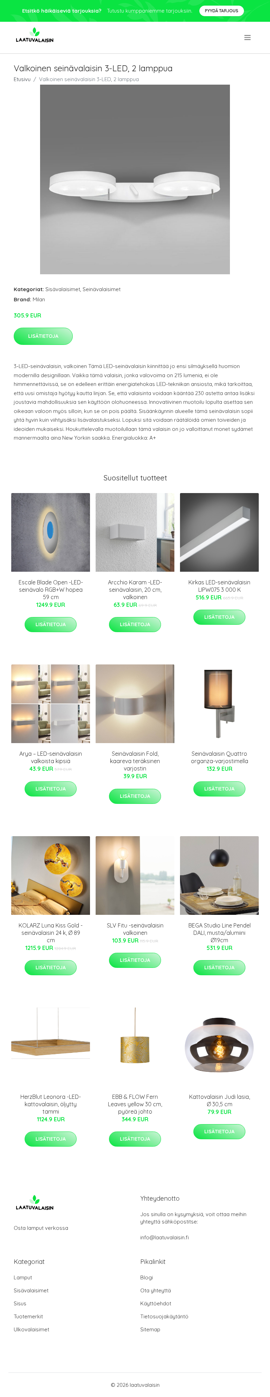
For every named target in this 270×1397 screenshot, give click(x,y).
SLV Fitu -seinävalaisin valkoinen (135, 929)
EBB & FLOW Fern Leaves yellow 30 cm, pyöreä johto (135, 1104)
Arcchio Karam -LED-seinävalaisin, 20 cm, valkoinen (135, 590)
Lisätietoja (43, 336)
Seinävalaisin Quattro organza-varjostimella (219, 757)
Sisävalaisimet (62, 289)
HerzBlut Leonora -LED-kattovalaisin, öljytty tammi (50, 1104)
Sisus (20, 1303)
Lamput (23, 1277)
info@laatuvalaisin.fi (164, 1237)
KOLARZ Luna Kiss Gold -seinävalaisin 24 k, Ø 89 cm (51, 933)
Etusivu (22, 79)
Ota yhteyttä (155, 1290)
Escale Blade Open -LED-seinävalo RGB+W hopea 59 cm (51, 590)
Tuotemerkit (28, 1316)
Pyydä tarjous (221, 10)
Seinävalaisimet (102, 289)
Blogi (146, 1277)
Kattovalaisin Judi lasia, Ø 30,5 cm (219, 1100)
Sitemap (150, 1329)
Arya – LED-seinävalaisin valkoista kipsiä (50, 757)
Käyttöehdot (155, 1303)
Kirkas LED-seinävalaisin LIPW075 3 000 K (219, 586)
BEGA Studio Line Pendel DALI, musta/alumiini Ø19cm (219, 933)
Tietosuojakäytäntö (164, 1316)
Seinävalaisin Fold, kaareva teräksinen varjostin (135, 761)
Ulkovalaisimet (31, 1329)
